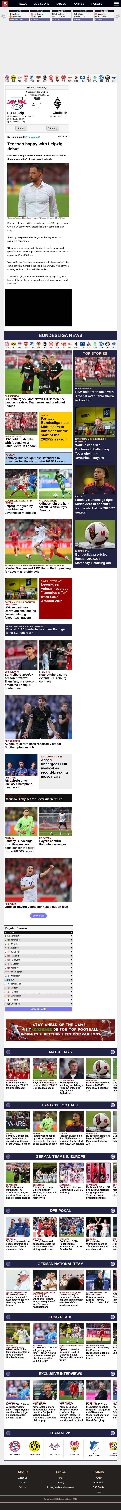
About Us (22, 1478)
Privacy (60, 1482)
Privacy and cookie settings (60, 1487)
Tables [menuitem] (61, 3)
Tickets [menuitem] (96, 3)
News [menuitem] (23, 3)
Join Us (22, 1487)
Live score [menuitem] (41, 3)
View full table (38, 1009)
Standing (52, 128)
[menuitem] (9, 4)
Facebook (98, 1482)
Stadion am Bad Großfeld (37, 92)
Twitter (98, 1478)
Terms (61, 1478)
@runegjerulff (32, 137)
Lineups (21, 128)
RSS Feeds (98, 1487)
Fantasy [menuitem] (78, 3)
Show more (38, 915)
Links (98, 1492)
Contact (23, 1482)
